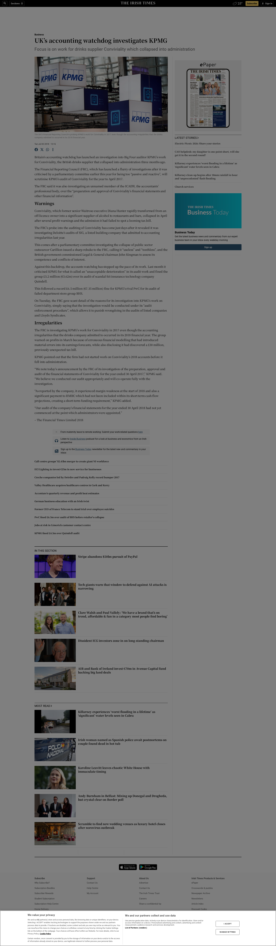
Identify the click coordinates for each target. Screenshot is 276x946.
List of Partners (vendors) (136, 928)
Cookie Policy (45, 934)
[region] (138, 928)
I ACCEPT (227, 924)
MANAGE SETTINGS (227, 932)
